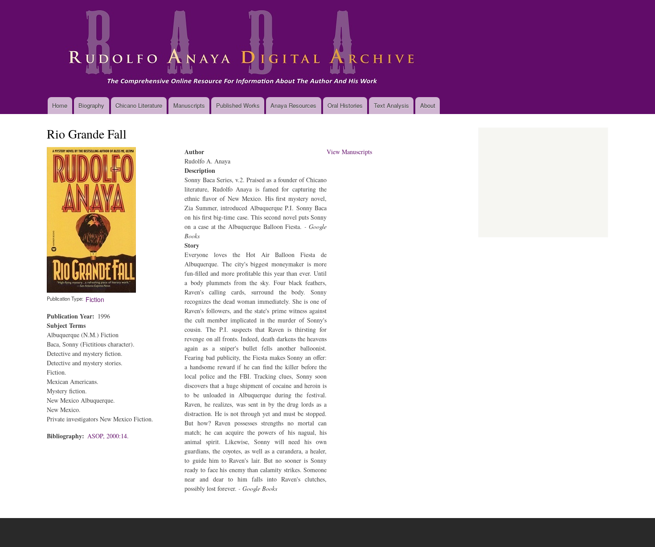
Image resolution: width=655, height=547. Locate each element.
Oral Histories (345, 105)
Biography (91, 105)
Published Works (238, 105)
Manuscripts (189, 105)
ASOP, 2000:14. (108, 436)
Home (59, 105)
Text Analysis (391, 105)
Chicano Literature (138, 105)
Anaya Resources (293, 105)
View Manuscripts (349, 151)
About (427, 105)
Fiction (95, 299)
